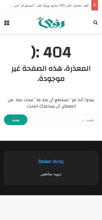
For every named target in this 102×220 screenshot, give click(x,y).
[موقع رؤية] (51, 22)
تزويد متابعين (51, 173)
